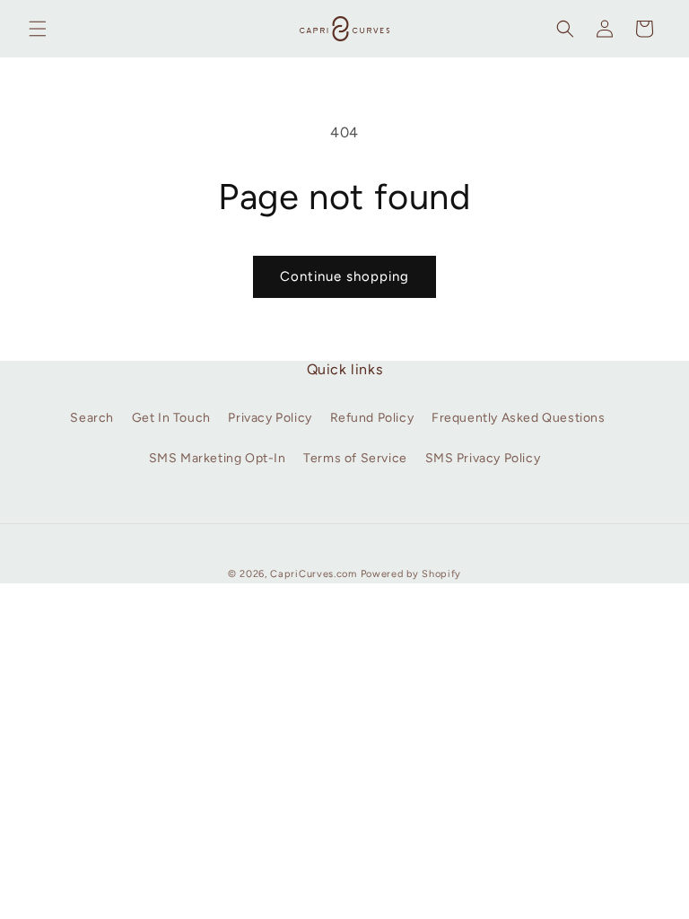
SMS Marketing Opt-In (217, 458)
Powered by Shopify (411, 574)
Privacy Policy (269, 417)
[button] (37, 28)
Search (92, 417)
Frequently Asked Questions (519, 417)
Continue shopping (344, 276)
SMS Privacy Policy (483, 458)
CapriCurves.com (313, 574)
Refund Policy (372, 417)
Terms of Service (355, 458)
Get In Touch (171, 417)
